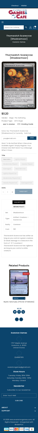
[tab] (18, 202)
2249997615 (19, 357)
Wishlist (24, 6)
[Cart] (35, 27)
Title (3, 155)
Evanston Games (19, 42)
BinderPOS (19, 424)
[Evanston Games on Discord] (23, 2)
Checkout (15, 6)
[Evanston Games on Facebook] (15, 2)
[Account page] (30, 27)
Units (4, 188)
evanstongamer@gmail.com (19, 367)
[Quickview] (15, 312)
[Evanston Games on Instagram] (19, 2)
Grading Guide (27, 124)
